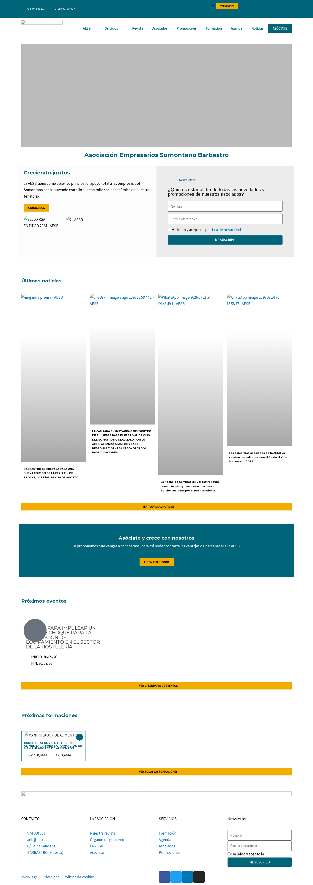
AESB (87, 28)
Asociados (159, 28)
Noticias (257, 28)
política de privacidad (223, 229)
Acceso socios (227, 6)
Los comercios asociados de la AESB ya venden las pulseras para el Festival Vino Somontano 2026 (258, 457)
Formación (214, 28)
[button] (25, 96)
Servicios (111, 28)
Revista (137, 28)
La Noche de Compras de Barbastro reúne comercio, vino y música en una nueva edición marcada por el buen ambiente (190, 486)
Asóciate (280, 28)
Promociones (187, 28)
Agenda (236, 28)
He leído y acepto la (206, 229)
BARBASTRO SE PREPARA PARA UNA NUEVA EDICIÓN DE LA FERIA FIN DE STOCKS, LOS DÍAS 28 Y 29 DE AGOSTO (51, 473)
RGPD (269, 854)
